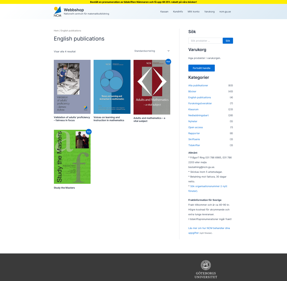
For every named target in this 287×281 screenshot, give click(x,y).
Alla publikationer (198, 85)
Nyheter (192, 121)
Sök (228, 40)
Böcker (192, 91)
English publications (199, 97)
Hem (56, 30)
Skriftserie (194, 139)
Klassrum (193, 109)
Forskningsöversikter (200, 103)
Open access (195, 127)
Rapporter (194, 133)
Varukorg (209, 11)
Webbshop (74, 9)
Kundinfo (178, 11)
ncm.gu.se (225, 11)
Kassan (164, 11)
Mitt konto (194, 11)
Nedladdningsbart (198, 115)
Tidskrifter (194, 145)
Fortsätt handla (201, 68)
